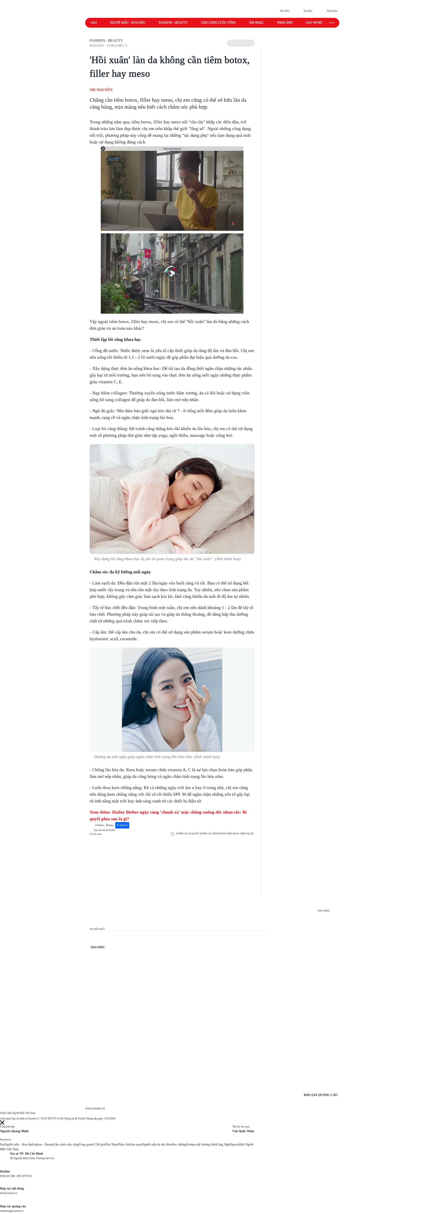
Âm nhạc (256, 22)
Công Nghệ (223, 1144)
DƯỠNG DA (182, 833)
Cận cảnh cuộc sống (218, 22)
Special (235, 1144)
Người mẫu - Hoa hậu (127, 22)
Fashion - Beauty (173, 22)
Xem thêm (97, 947)
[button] (241, 43)
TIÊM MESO (233, 833)
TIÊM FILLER (247, 833)
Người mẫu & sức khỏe (157, 1144)
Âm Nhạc (112, 1144)
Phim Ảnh (124, 1144)
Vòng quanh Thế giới (92, 1144)
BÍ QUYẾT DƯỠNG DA (200, 833)
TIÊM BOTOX (219, 833)
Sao (94, 22)
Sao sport (314, 22)
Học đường (179, 1144)
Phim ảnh (284, 22)
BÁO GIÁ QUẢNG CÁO (320, 1095)
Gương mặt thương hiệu (201, 1144)
